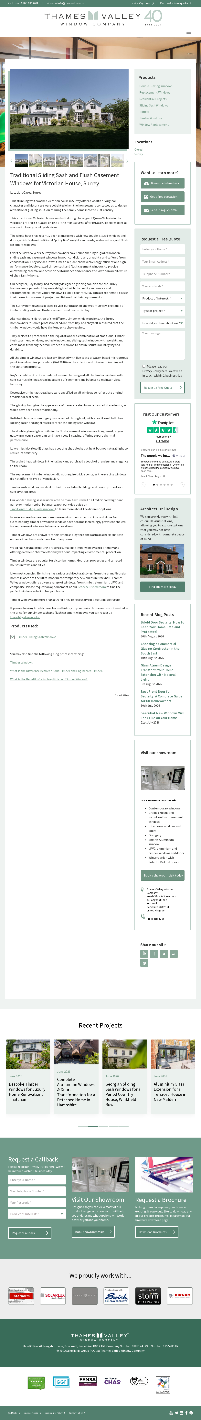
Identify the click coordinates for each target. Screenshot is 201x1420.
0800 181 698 (155, 919)
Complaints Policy (54, 1412)
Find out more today (162, 587)
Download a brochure (165, 183)
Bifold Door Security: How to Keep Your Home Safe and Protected (162, 627)
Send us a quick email (164, 210)
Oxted (138, 149)
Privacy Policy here (42, 1167)
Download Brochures (153, 1232)
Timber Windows (21, 662)
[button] (83, 1126)
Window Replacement (154, 125)
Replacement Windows (154, 92)
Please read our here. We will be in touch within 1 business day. (162, 370)
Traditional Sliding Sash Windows (32, 509)
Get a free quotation (163, 196)
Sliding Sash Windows (153, 105)
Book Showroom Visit (89, 1232)
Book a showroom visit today (163, 875)
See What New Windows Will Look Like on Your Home (162, 715)
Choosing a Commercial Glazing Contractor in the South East (160, 648)
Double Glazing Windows (156, 86)
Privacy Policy (151, 371)
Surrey (138, 154)
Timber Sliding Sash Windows (36, 637)
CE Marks (12, 1412)
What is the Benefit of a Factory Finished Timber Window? (49, 679)
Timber (144, 112)
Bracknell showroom (92, 587)
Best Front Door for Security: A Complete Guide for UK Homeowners (161, 696)
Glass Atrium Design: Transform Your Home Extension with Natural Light (158, 672)
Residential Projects (153, 99)
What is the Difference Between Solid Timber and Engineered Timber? (56, 671)
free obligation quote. (25, 617)
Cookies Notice (31, 1412)
